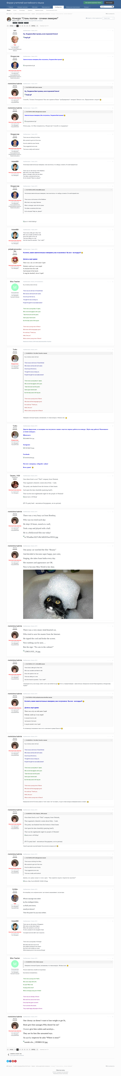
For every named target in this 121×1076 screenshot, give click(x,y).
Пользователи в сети (51, 10)
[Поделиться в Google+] (13, 1061)
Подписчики (107, 18)
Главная (11, 7)
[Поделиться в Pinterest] (15, 1061)
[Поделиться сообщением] (112, 30)
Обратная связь (60, 1070)
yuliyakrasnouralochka (15, 250)
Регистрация (109, 2)
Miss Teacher (15, 282)
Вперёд (33, 25)
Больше (86, 7)
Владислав (15, 56)
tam (14, 30)
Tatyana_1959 (15, 476)
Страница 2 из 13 (44, 25)
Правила (30, 10)
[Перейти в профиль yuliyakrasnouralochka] (15, 260)
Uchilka (15, 889)
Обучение (34, 7)
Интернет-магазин (23, 7)
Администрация (39, 10)
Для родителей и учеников (35, 20)
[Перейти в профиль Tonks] (9, 19)
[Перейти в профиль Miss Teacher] (15, 287)
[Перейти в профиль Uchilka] (15, 898)
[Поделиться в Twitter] (8, 1061)
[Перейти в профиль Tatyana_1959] (15, 484)
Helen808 (14, 161)
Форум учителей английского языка (25, 2)
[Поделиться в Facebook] (10, 1061)
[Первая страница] (8, 26)
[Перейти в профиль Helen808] (15, 167)
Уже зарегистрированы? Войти (93, 2)
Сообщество (58, 7)
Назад (11, 25)
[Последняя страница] (37, 26)
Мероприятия (46, 7)
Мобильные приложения (73, 7)
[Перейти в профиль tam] (15, 39)
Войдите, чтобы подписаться (94, 18)
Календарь (22, 10)
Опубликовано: (30, 30)
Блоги (14, 10)
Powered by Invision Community (60, 1073)
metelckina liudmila (15, 84)
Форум (8, 10)
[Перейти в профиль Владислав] (15, 65)
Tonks (17, 20)
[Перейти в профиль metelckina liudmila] (15, 92)
